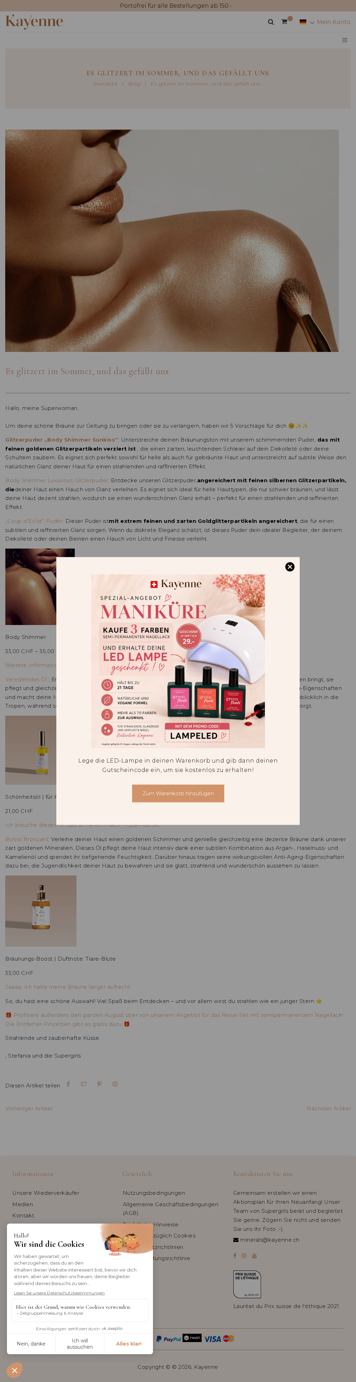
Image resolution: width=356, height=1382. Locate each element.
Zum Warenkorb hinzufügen (178, 793)
